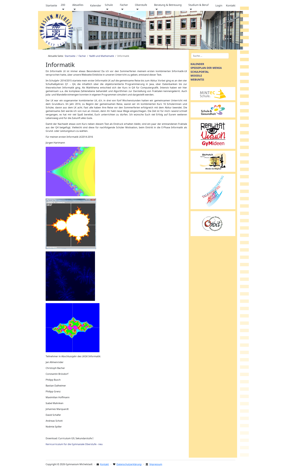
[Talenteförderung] (213, 191)
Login (218, 5)
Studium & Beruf (198, 5)
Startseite (51, 5)
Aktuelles (77, 5)
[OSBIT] (213, 223)
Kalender (95, 5)
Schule (109, 5)
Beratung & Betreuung (168, 5)
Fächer (124, 5)
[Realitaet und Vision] (213, 134)
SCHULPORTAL (200, 72)
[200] (62, 9)
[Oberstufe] (137, 9)
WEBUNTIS (197, 79)
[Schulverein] (213, 161)
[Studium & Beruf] (190, 9)
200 (63, 5)
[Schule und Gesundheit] (213, 109)
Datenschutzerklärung (129, 464)
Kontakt (230, 5)
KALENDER (197, 64)
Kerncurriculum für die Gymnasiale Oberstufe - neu (74, 444)
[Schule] (106, 9)
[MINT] (213, 93)
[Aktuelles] (74, 9)
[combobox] (210, 56)
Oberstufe (141, 5)
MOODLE (196, 75)
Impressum (155, 464)
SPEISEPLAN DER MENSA (206, 68)
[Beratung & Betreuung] (156, 9)
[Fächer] (122, 9)
